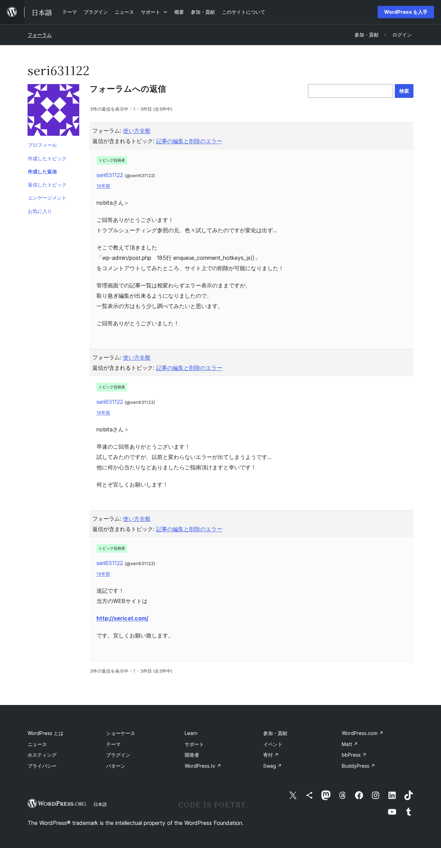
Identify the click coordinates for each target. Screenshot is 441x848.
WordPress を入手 (406, 12)
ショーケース (120, 733)
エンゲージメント (47, 198)
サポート (194, 744)
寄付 (271, 755)
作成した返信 (42, 171)
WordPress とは (45, 733)
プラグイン (118, 755)
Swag (272, 766)
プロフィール (42, 145)
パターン (115, 766)
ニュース (37, 744)
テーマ (113, 744)
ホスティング (42, 755)
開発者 (192, 755)
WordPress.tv (203, 766)
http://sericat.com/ (122, 618)
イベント (273, 744)
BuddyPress (358, 766)
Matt (350, 744)
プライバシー (42, 766)
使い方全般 (137, 130)
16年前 (103, 185)
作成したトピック (47, 158)
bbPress (354, 755)
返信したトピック (47, 184)
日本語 (100, 804)
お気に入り (40, 211)
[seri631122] (53, 111)
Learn (191, 733)
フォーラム (40, 35)
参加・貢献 (275, 733)
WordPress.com (362, 733)
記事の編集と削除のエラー (189, 140)
